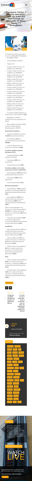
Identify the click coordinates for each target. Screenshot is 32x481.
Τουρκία (14, 361)
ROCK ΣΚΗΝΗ (10, 346)
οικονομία (10, 386)
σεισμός (16, 398)
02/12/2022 (8, 49)
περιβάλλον (16, 389)
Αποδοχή (5, 476)
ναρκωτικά (16, 383)
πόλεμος (16, 395)
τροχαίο (9, 401)
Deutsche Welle (16, 329)
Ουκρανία (16, 358)
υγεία (15, 401)
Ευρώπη (15, 349)
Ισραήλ (9, 352)
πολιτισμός (16, 392)
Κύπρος (9, 355)
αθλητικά (10, 364)
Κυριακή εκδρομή (14, 335)
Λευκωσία (10, 358)
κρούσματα (10, 380)
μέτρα (22, 380)
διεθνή (21, 367)
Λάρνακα (15, 355)
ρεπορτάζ (10, 398)
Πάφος (9, 361)
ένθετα (20, 361)
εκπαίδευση (10, 374)
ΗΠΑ (20, 349)
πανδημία (10, 389)
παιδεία (16, 386)
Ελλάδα (9, 349)
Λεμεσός (21, 355)
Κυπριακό (21, 352)
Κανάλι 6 (15, 352)
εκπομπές (17, 374)
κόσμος (16, 380)
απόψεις (16, 364)
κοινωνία (10, 377)
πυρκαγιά (10, 395)
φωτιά (19, 401)
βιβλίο (16, 367)
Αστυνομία (17, 346)
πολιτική (9, 392)
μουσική (9, 383)
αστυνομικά (10, 367)
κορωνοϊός (9, 282)
